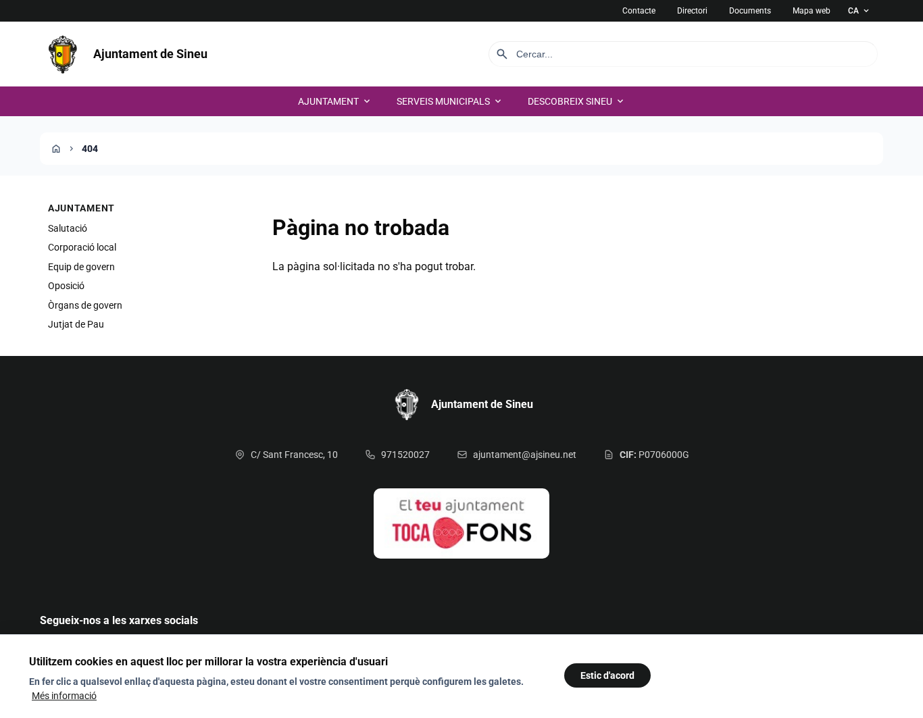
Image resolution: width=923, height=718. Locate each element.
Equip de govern (81, 266)
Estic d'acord (607, 675)
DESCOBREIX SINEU (577, 101)
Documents (750, 11)
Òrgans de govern (85, 305)
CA (859, 10)
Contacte (638, 11)
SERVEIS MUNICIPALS (450, 101)
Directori (692, 11)
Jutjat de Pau (76, 324)
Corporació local (82, 247)
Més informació (64, 695)
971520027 (405, 454)
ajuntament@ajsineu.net (524, 454)
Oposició (66, 285)
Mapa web (811, 11)
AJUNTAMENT (335, 101)
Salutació (67, 228)
